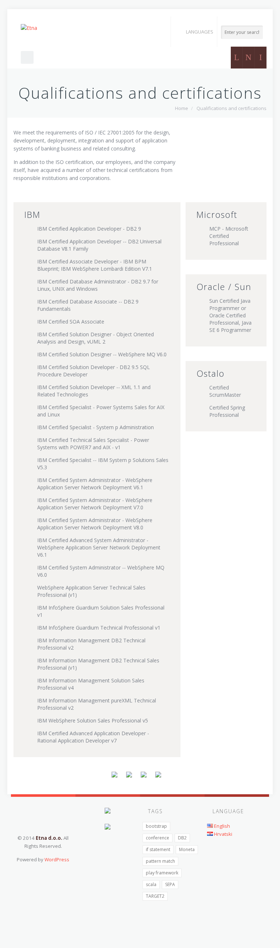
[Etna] (29, 28)
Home (181, 108)
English (221, 826)
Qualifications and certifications (232, 108)
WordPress (56, 859)
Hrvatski (222, 834)
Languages (199, 31)
